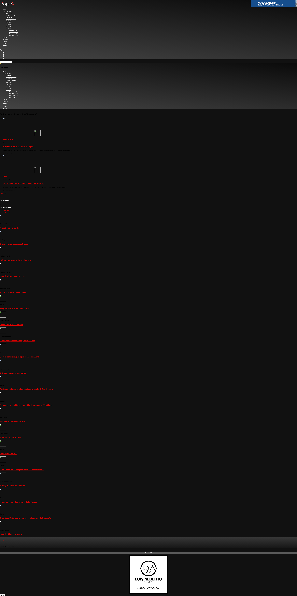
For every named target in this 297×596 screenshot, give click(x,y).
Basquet (5, 47)
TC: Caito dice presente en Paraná (13, 292)
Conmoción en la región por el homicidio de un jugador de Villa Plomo (26, 405)
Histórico (8, 28)
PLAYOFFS (9, 17)
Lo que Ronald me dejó (8, 454)
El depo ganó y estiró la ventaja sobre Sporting (17, 341)
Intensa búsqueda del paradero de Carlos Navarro (18, 502)
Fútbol (5, 176)
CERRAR (3, 595)
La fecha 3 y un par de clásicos (11, 325)
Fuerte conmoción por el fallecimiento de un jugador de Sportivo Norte (26, 389)
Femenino (8, 26)
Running (5, 45)
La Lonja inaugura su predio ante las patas (15, 260)
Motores (5, 39)
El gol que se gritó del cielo (10, 437)
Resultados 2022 (13, 34)
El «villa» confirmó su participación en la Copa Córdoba (20, 357)
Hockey (5, 41)
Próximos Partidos (11, 19)
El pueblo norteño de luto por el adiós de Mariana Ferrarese (22, 470)
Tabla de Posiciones (11, 15)
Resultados (9, 13)
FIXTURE (8, 21)
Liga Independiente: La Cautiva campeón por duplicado (23, 183)
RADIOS (5, 37)
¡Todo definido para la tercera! (11, 534)
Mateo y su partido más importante (13, 486)
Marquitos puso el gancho (9, 228)
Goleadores (9, 23)
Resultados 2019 (13, 30)
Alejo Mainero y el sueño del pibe (12, 421)
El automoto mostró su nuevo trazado (14, 244)
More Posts (3, 193)
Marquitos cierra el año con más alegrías (18, 147)
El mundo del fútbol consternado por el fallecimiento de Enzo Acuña (25, 518)
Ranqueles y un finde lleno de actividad (14, 308)
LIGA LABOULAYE (7, 11)
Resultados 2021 (13, 32)
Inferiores (8, 24)
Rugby (4, 43)
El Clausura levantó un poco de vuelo (13, 373)
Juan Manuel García (10, 154)
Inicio (4, 10)
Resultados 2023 (13, 36)
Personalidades (8, 139)
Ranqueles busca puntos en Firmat (13, 276)
